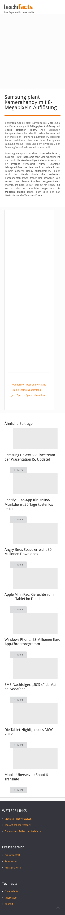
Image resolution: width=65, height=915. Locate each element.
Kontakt (9, 904)
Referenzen (11, 861)
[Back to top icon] (58, 908)
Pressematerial (13, 867)
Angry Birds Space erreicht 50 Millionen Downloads (28, 551)
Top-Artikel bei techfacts (18, 825)
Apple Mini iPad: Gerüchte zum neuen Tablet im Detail (29, 596)
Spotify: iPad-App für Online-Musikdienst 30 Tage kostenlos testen (29, 504)
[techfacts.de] (18, 8)
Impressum (11, 897)
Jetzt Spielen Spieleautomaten (28, 395)
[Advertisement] (32, 48)
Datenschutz (11, 891)
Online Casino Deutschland (26, 389)
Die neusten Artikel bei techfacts (23, 831)
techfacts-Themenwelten (18, 818)
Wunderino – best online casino (29, 384)
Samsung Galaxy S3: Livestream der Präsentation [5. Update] (30, 457)
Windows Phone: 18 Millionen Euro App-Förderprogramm (32, 641)
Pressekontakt (12, 855)
